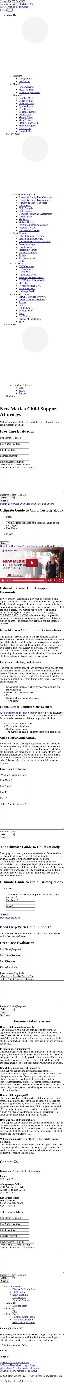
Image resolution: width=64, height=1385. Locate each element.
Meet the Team (19, 1355)
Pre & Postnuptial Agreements (33, 225)
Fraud (21, 313)
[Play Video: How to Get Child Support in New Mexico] (32, 612)
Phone (8, 505)
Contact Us (5, 1)
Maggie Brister (26, 117)
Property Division (27, 227)
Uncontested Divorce (29, 230)
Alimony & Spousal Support (33, 202)
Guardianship (25, 216)
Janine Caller (25, 114)
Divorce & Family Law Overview (35, 197)
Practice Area (12, 511)
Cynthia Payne (26, 106)
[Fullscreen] (61, 629)
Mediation (24, 219)
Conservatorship (27, 244)
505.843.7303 (18, 1)
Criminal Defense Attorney (32, 299)
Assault (22, 302)
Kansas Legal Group (22, 1368)
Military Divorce (27, 222)
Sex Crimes (24, 316)
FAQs (22, 390)
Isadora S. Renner (27, 111)
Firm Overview (26, 87)
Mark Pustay (25, 120)
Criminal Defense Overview (32, 296)
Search (3, 4)
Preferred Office (13, 544)
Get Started (5, 1064)
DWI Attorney (26, 269)
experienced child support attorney (20, 761)
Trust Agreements (27, 258)
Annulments (25, 205)
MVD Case (24, 283)
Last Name (10, 493)
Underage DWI (26, 291)
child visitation (11, 691)
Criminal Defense (21, 1349)
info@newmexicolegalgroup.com (24, 1220)
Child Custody (26, 208)
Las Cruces (24, 81)
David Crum (25, 109)
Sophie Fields (25, 131)
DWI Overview (26, 266)
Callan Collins (26, 100)
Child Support (25, 211)
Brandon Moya (26, 98)
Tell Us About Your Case (17, 516)
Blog (21, 387)
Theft (21, 321)
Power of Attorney (28, 252)
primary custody (51, 691)
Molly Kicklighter (27, 125)
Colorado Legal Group (23, 1366)
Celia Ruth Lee (26, 103)
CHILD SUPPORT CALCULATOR (27, 663)
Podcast (22, 393)
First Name (10, 487)
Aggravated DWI (27, 274)
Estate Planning (20, 1343)
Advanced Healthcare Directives (34, 241)
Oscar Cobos (25, 128)
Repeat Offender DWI (30, 285)
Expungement (25, 310)
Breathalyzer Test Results (31, 277)
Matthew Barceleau (28, 123)
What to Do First (27, 288)
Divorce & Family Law (23, 1338)
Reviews (10, 396)
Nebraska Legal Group (23, 1371)
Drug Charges (25, 308)
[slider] (29, 629)
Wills (21, 261)
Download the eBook (10, 966)
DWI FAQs (24, 272)
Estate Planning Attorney (31, 238)
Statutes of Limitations (30, 319)
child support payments (31, 792)
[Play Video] (3, 629)
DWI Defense (19, 1346)
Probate (22, 255)
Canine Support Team (29, 92)
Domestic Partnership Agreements (35, 213)
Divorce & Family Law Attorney (35, 200)
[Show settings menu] (55, 629)
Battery (22, 305)
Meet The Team (26, 89)
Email (8, 499)
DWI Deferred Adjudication (32, 280)
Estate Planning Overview (31, 236)
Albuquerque (25, 78)
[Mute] (49, 629)
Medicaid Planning (28, 249)
